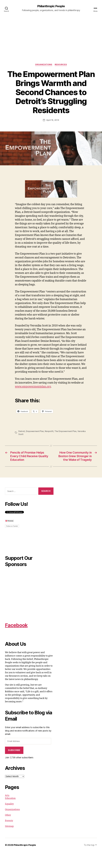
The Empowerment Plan (65, 431)
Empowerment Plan (35, 431)
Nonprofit (49, 431)
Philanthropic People (51, 6)
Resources (61, 64)
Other (8, 815)
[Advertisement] (51, 44)
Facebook (16, 625)
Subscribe (14, 750)
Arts (7, 795)
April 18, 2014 (52, 120)
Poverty (9, 820)
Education (10, 798)
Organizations (43, 64)
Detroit (21, 431)
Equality (9, 803)
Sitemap (9, 826)
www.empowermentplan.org (33, 386)
